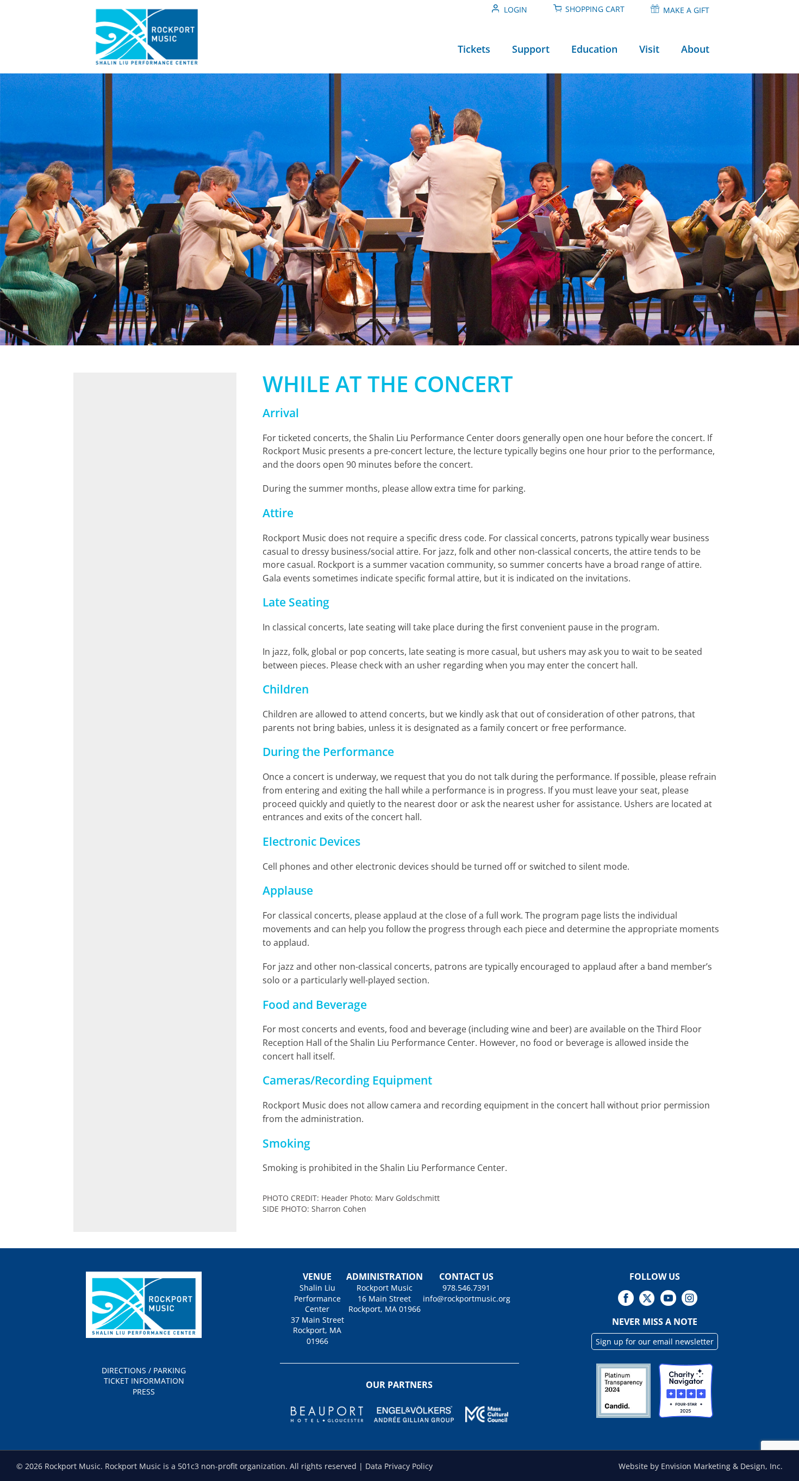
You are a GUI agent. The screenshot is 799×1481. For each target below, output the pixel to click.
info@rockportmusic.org (466, 1298)
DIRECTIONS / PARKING (144, 1370)
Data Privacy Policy (399, 1466)
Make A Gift (686, 10)
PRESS (144, 1391)
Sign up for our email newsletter (655, 1341)
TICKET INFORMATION (144, 1380)
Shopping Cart (595, 9)
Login (515, 9)
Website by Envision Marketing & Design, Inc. (701, 1466)
